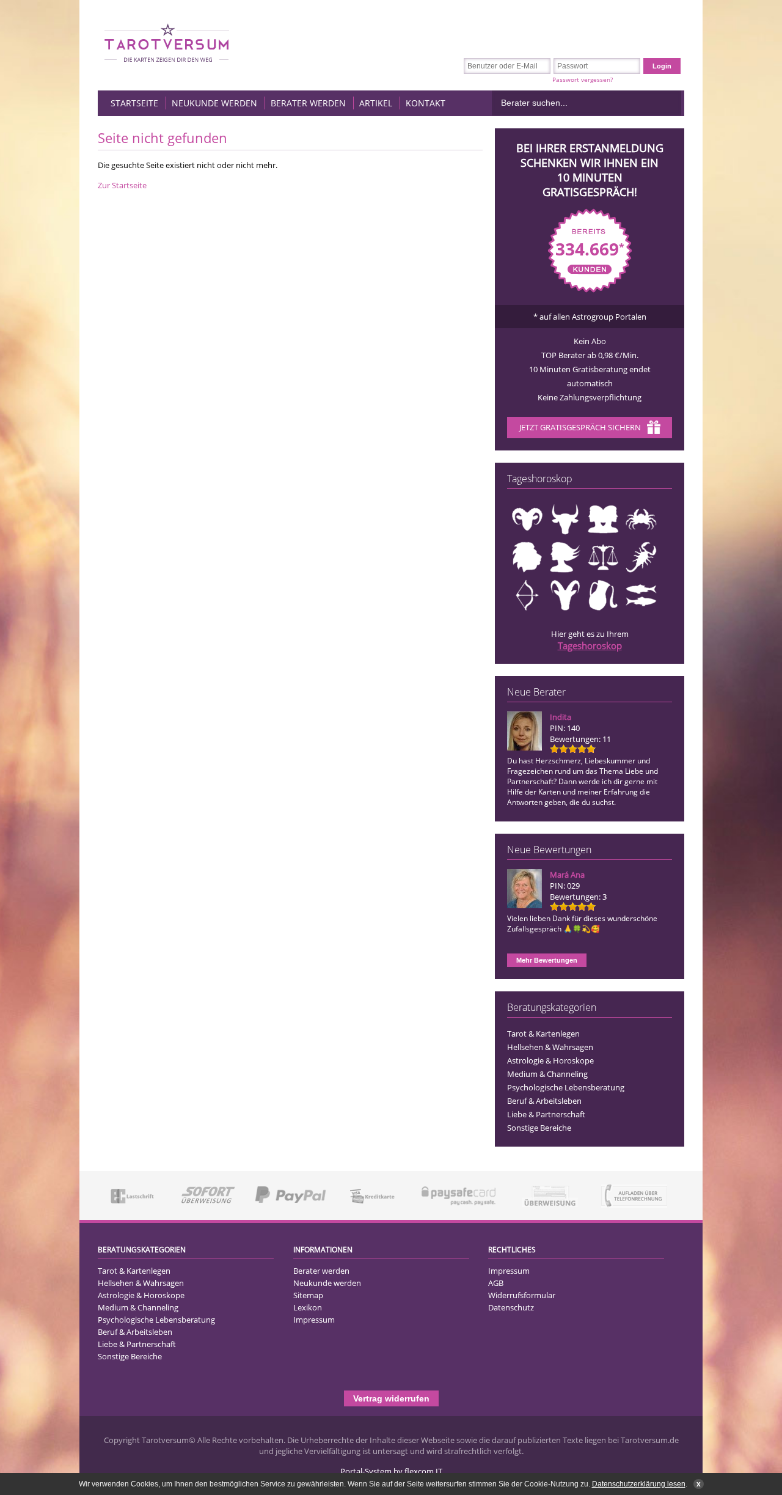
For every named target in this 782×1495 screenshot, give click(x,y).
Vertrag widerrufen (391, 1398)
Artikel (375, 103)
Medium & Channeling (547, 1073)
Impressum (314, 1319)
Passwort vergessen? (582, 79)
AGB (495, 1282)
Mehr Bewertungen (546, 960)
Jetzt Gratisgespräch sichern (580, 427)
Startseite (134, 103)
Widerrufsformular (521, 1295)
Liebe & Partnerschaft (546, 1114)
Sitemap (308, 1295)
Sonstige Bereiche (539, 1127)
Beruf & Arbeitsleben (544, 1100)
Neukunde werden (214, 103)
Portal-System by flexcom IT (391, 1471)
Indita (560, 716)
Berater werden (308, 103)
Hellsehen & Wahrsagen (550, 1046)
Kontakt (425, 103)
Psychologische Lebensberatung (565, 1087)
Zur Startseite (122, 185)
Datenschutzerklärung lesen (638, 1484)
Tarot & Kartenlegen (543, 1033)
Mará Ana (567, 874)
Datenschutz (511, 1307)
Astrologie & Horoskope (550, 1060)
